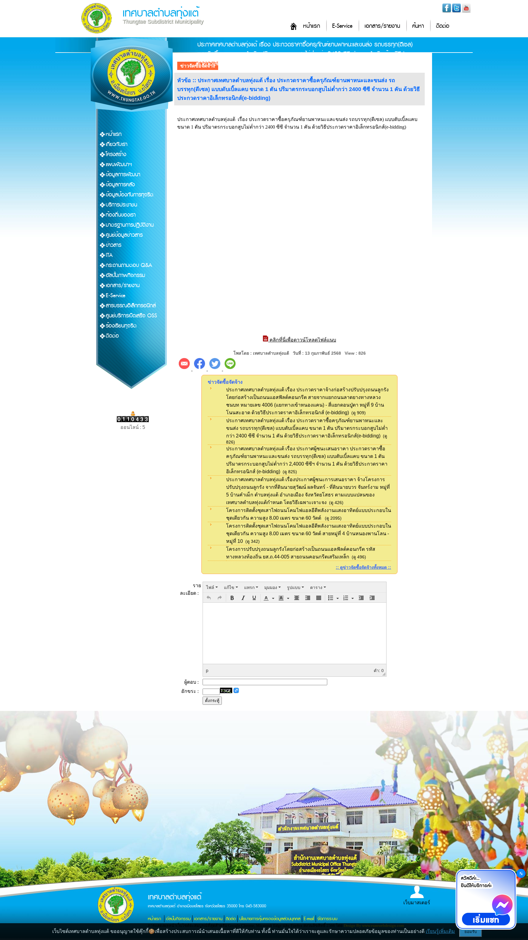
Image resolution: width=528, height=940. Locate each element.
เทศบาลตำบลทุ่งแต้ (161, 13)
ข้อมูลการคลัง (120, 185)
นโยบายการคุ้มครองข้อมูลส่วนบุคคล (269, 918)
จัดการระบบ (327, 918)
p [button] (207, 670)
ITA (109, 255)
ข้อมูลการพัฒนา (123, 174)
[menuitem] (212, 587)
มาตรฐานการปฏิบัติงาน (130, 225)
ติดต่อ (442, 26)
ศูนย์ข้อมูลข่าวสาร (124, 235)
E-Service (342, 26)
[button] (209, 598)
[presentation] (212, 587)
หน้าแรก (311, 26)
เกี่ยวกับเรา (116, 144)
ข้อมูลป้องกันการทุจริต (129, 195)
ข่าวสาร (113, 245)
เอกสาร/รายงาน (382, 26)
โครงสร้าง (116, 154)
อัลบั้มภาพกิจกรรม (125, 275)
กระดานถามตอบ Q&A (129, 265)
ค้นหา (418, 26)
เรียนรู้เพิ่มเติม (440, 931)
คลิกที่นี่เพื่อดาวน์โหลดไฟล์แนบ (302, 339)
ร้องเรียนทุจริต (121, 326)
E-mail (309, 918)
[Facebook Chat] (485, 899)
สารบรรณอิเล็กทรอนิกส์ (131, 306)
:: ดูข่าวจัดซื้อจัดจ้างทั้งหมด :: (363, 567)
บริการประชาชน (121, 205)
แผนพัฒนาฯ (119, 164)
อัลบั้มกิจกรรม (178, 918)
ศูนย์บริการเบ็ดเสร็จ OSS (131, 316)
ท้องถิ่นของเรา (121, 215)
